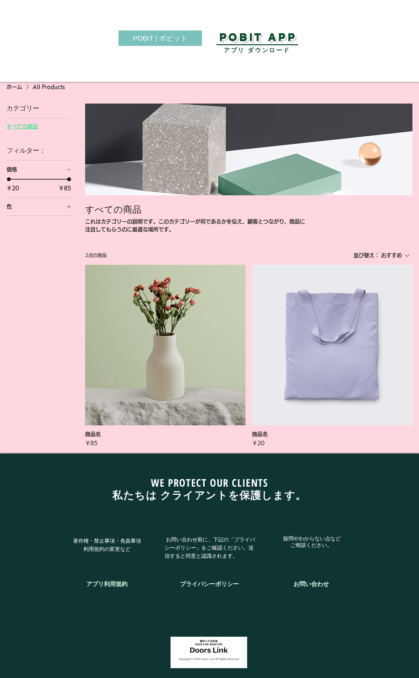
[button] (311, 584)
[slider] (9, 179)
